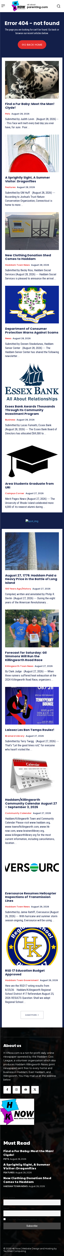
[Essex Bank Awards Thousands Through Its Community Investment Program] (32, 382)
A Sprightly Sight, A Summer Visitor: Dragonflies (27, 179)
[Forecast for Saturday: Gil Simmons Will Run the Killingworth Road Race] (32, 628)
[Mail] (25, 1090)
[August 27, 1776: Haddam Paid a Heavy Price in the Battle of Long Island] (32, 551)
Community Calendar (18, 813)
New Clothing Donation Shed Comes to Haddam (28, 257)
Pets (7, 113)
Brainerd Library (14, 736)
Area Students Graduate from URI (29, 485)
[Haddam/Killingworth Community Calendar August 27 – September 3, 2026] (32, 776)
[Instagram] (16, 1090)
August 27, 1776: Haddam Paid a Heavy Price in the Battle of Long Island (31, 579)
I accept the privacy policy (22, 1219)
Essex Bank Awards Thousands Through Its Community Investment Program (30, 410)
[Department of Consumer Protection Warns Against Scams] (32, 305)
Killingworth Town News (19, 666)
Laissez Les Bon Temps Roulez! (29, 730)
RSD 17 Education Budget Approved (25, 972)
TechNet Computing (14, 1251)
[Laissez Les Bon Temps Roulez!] (32, 706)
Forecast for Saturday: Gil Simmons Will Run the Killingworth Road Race (26, 656)
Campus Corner (14, 493)
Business (10, 419)
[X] (35, 1090)
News (8, 338)
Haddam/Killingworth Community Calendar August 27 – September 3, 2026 (31, 803)
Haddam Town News (17, 265)
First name (9, 1197)
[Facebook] (7, 1090)
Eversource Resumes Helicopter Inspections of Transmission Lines (30, 897)
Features (10, 187)
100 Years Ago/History (18, 588)
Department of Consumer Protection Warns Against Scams (31, 330)
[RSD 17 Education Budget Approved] (32, 946)
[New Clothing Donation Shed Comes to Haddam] (32, 231)
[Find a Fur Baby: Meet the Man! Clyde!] (32, 80)
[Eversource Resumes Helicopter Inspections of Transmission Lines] (32, 869)
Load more (31, 1014)
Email (6, 1208)
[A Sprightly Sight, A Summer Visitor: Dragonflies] (32, 153)
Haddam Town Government (22, 980)
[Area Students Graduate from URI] (32, 459)
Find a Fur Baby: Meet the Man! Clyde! (29, 106)
